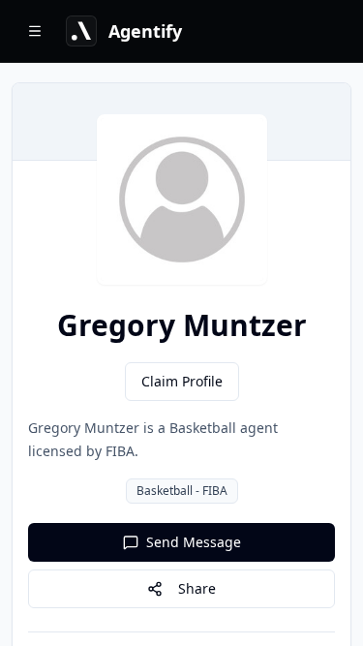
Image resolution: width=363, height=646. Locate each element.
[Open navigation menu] (34, 31)
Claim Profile (182, 381)
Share (197, 588)
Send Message (193, 542)
